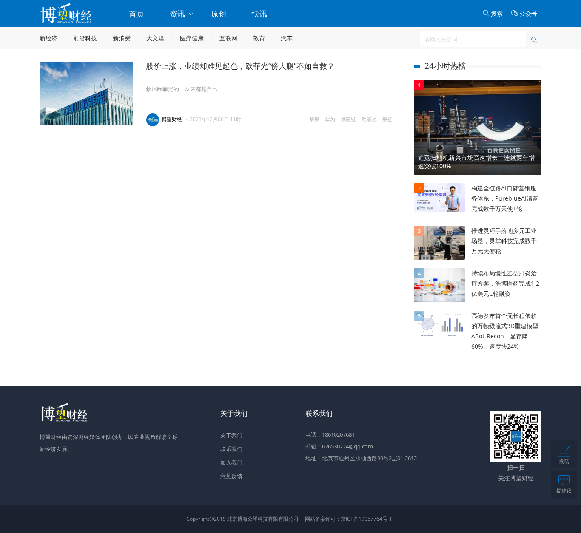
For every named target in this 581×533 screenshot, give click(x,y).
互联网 (228, 38)
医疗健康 (192, 38)
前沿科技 (85, 38)
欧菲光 (369, 119)
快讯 (259, 14)
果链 (387, 119)
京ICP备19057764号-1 (366, 518)
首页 (136, 14)
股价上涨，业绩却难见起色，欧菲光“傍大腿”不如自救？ (240, 66)
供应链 (348, 119)
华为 (330, 119)
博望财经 (172, 119)
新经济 (48, 38)
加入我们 (231, 462)
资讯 (178, 14)
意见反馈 (231, 476)
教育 (259, 38)
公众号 (528, 13)
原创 (218, 14)
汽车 (287, 38)
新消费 (122, 38)
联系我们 (231, 449)
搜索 (497, 13)
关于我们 (231, 435)
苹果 (314, 119)
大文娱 (155, 38)
